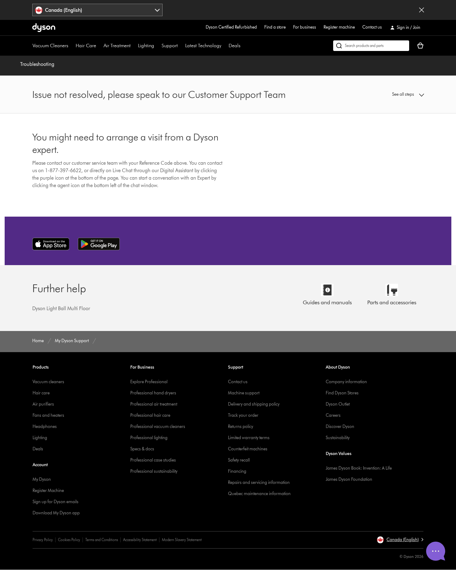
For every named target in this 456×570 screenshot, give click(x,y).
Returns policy (240, 426)
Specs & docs (142, 449)
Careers (333, 415)
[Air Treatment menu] (134, 46)
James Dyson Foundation (349, 479)
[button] (379, 94)
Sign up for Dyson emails (55, 501)
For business (304, 27)
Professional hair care (150, 415)
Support (170, 45)
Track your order (243, 415)
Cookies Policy (69, 539)
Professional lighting (149, 437)
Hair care (41, 393)
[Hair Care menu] (99, 46)
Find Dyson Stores (342, 393)
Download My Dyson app (56, 513)
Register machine (339, 27)
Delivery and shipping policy (253, 404)
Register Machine (48, 490)
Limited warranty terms (249, 437)
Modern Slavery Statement (182, 539)
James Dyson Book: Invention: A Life (359, 468)
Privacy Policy (43, 539)
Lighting (146, 45)
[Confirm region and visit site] (421, 9)
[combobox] (97, 10)
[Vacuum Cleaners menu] (71, 46)
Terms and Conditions (101, 539)
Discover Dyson (340, 426)
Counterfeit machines (247, 449)
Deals (234, 45)
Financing (237, 471)
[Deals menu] (243, 46)
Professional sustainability (153, 471)
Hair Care (86, 45)
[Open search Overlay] (371, 45)
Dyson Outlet (338, 404)
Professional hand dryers (153, 393)
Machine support (243, 393)
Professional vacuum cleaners (157, 426)
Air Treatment (117, 45)
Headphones (45, 426)
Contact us (372, 27)
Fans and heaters (48, 415)
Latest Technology (203, 45)
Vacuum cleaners (48, 381)
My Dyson (42, 479)
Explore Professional (149, 381)
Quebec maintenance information (259, 493)
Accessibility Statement (140, 539)
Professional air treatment (153, 404)
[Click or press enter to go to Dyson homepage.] (43, 27)
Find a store (275, 27)
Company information (346, 381)
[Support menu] (181, 46)
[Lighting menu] (157, 46)
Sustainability (338, 437)
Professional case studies (153, 460)
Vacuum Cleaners (50, 45)
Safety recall (239, 460)
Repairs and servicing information (259, 482)
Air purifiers (43, 404)
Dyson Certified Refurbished (231, 27)
